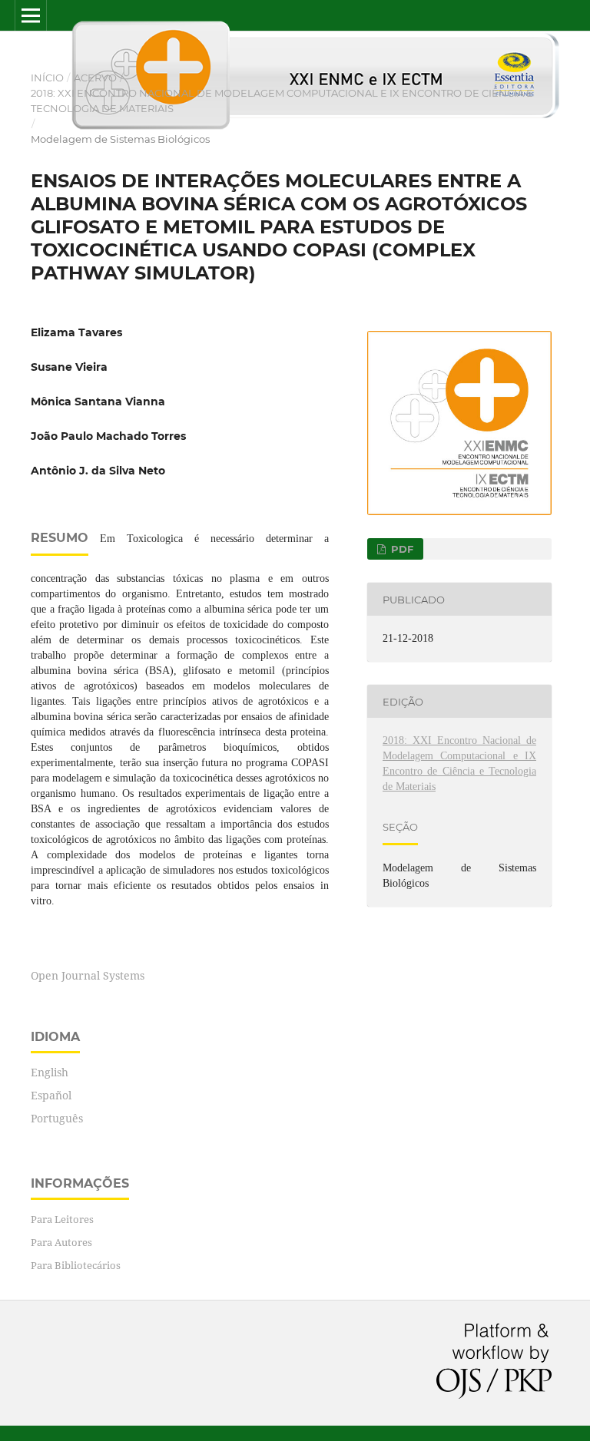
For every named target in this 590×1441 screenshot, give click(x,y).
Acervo (95, 77)
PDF (400, 549)
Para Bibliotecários (76, 1265)
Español (51, 1095)
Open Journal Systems (87, 975)
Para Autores (61, 1242)
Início (47, 77)
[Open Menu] (30, 15)
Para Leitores (62, 1219)
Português (57, 1118)
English (49, 1072)
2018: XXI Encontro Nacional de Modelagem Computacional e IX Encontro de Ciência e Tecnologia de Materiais (282, 100)
